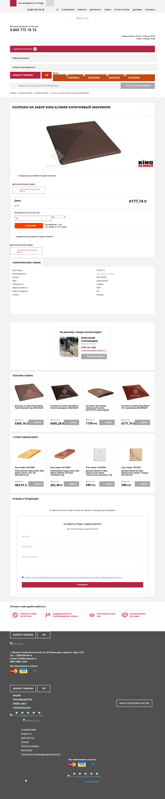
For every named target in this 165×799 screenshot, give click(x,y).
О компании (67, 9)
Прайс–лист (20, 703)
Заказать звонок (96, 356)
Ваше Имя (26, 536)
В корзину (30, 225)
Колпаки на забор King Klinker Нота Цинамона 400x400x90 (135, 407)
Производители (22, 699)
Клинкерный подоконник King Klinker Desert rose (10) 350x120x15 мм (29, 473)
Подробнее (29, 398)
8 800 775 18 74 (35, 9)
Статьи (107, 9)
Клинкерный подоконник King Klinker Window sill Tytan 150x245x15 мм (64, 473)
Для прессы (95, 9)
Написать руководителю (24, 67)
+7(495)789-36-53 (23, 655)
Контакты (150, 9)
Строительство (22, 707)
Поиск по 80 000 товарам (138, 85)
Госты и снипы (122, 9)
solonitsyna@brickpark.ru (93, 350)
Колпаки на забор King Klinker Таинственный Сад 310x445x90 (29, 407)
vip (46, 75)
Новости (81, 9)
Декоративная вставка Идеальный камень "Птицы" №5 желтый (135, 473)
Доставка (137, 9)
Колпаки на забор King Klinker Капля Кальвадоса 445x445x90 (64, 407)
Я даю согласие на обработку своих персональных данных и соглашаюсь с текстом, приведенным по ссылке (73, 577)
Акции (17, 695)
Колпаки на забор (25, 93)
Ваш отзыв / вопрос (30, 556)
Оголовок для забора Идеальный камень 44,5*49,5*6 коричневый (97, 408)
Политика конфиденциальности (40, 754)
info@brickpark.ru (27, 658)
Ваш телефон (27, 546)
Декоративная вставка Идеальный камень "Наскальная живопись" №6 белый (99, 474)
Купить (37, 422)
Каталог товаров (23, 634)
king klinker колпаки (105, 273)
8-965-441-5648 (88, 347)
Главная (13, 93)
